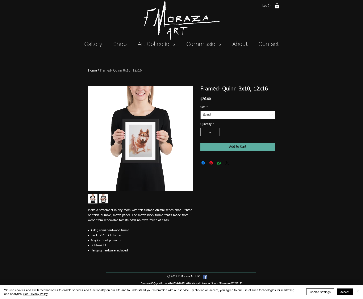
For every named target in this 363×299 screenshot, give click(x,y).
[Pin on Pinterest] (211, 162)
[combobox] (237, 115)
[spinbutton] (210, 132)
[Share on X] (227, 162)
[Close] (357, 292)
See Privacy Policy (35, 294)
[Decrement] (203, 132)
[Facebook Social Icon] (205, 277)
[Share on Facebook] (203, 162)
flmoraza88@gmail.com (154, 283)
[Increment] (216, 132)
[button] (277, 5)
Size (204, 107)
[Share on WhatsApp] (219, 162)
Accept (344, 292)
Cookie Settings (320, 292)
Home (92, 70)
